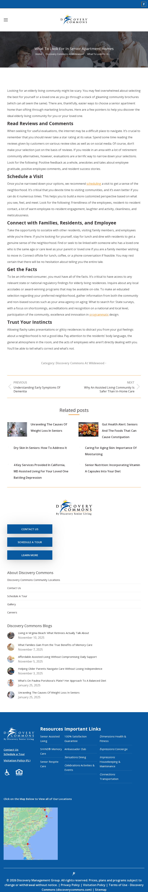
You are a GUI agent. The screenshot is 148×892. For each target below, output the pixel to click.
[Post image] (17, 429)
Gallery (11, 604)
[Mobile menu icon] (6, 20)
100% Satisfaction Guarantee (75, 739)
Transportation (109, 776)
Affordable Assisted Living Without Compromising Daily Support (57, 657)
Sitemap (100, 890)
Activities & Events (79, 767)
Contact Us (14, 588)
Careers (12, 612)
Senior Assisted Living (50, 739)
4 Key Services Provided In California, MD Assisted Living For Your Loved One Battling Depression (41, 471)
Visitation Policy (94, 885)
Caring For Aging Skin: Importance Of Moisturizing (111, 451)
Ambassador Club (75, 749)
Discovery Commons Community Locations (33, 580)
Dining (75, 757)
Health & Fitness (113, 739)
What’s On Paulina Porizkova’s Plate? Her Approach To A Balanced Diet (62, 680)
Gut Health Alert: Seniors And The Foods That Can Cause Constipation (120, 430)
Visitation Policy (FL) (17, 760)
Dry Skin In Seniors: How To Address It (40, 448)
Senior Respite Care (49, 764)
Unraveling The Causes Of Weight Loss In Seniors (49, 427)
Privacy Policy (70, 885)
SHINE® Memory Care (51, 751)
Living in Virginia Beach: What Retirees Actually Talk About (53, 633)
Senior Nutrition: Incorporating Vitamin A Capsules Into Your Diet (112, 468)
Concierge (114, 749)
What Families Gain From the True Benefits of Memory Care (55, 645)
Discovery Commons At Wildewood (80, 363)
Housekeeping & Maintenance (110, 761)
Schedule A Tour (17, 596)
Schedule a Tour (14, 754)
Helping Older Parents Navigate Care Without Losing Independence (60, 668)
